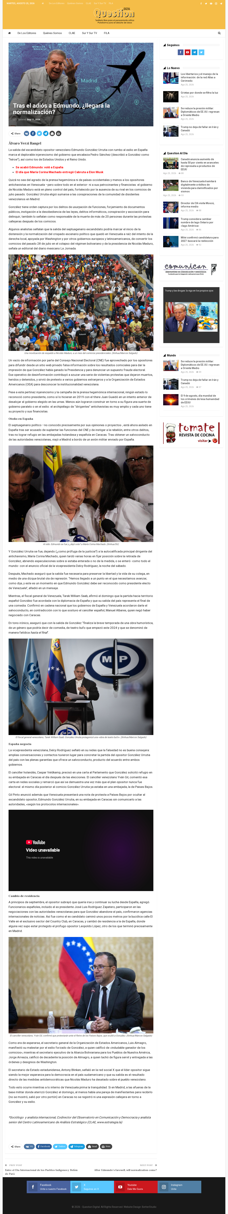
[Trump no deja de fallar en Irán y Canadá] (170, 131)
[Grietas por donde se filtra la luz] (170, 96)
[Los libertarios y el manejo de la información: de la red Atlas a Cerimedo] (170, 78)
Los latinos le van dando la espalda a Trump (187, 290)
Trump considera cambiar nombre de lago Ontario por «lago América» (197, 222)
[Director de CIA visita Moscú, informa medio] (170, 207)
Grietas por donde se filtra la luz (199, 92)
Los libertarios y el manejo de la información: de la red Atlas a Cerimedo (199, 77)
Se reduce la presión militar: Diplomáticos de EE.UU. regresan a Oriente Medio (200, 112)
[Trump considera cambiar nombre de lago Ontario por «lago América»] (170, 223)
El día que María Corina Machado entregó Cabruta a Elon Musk (59, 172)
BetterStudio (149, 1206)
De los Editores (56, 3)
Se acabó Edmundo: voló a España (39, 167)
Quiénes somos (75, 3)
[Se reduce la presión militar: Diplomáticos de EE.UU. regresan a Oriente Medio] (170, 112)
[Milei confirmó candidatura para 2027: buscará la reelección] (170, 241)
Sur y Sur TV (100, 3)
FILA (111, 3)
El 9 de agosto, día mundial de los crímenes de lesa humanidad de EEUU (200, 399)
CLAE (88, 3)
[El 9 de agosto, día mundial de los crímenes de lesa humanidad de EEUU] (170, 399)
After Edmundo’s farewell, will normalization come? (125, 1170)
